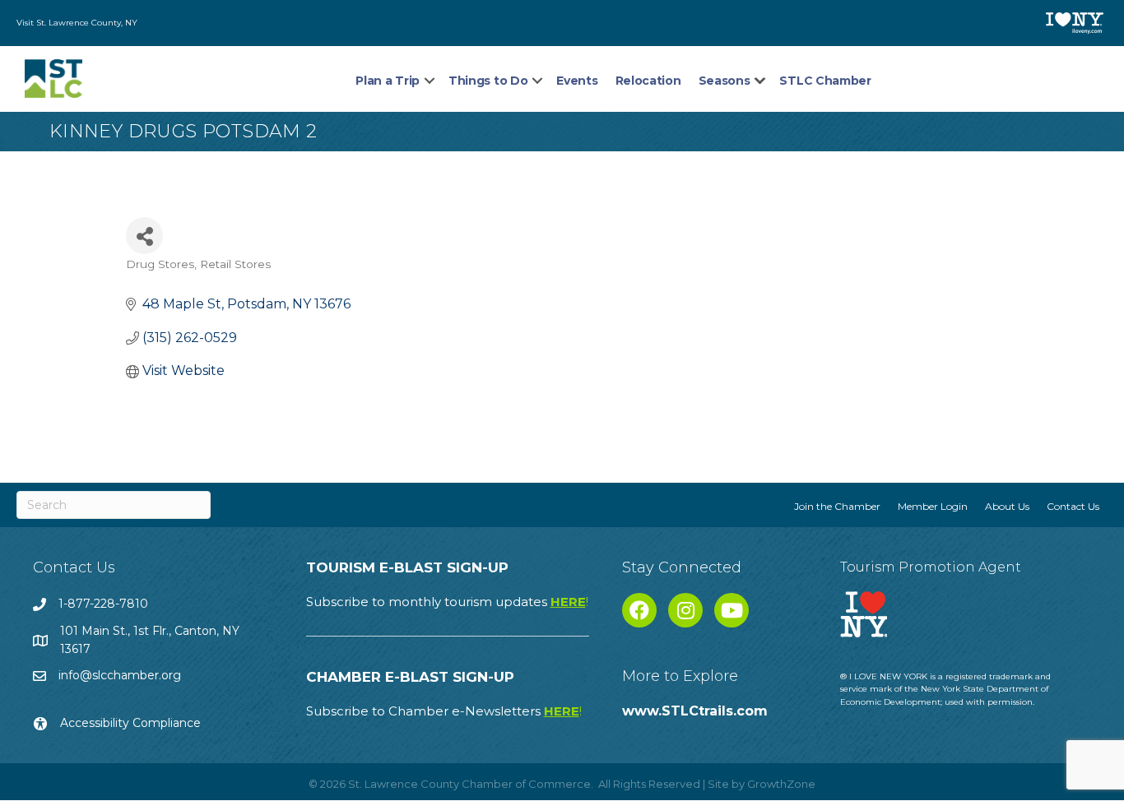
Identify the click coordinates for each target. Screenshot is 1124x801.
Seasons (724, 80)
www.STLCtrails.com (695, 711)
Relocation (648, 80)
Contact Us (1073, 506)
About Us (1007, 506)
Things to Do (487, 80)
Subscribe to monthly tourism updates (447, 601)
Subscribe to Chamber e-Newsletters (444, 711)
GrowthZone (781, 783)
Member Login (933, 506)
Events (576, 80)
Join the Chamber (837, 506)
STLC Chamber (825, 80)
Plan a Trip (387, 80)
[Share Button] (144, 235)
